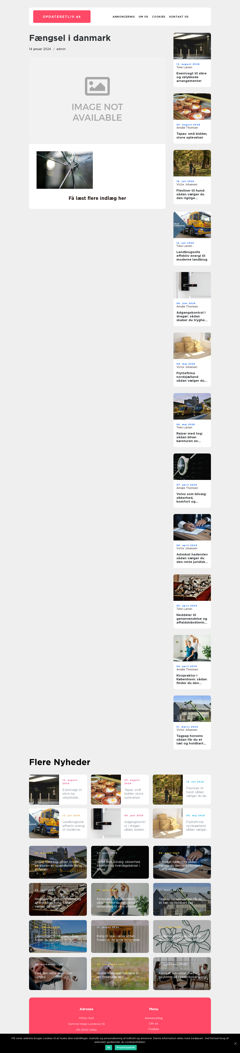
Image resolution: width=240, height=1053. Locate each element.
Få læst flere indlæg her (97, 198)
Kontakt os (179, 16)
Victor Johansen (186, 184)
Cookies (158, 16)
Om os (143, 16)
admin (61, 49)
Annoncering (123, 16)
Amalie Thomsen (187, 127)
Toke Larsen (184, 67)
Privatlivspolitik (126, 1047)
